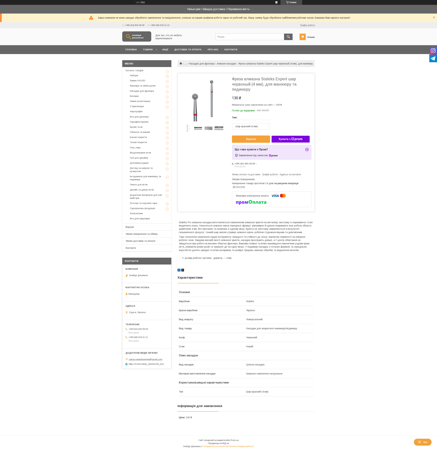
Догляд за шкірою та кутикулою (141, 169)
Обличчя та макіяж (140, 132)
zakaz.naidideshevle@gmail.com (145, 359)
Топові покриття (138, 142)
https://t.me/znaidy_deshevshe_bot (146, 364)
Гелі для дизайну (139, 158)
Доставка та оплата (187, 49)
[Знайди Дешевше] (136, 40)
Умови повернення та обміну (142, 234)
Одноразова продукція (142, 208)
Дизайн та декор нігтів (142, 189)
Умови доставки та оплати (140, 241)
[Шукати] (288, 37)
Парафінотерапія (139, 122)
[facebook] (179, 270)
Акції (165, 49)
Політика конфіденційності (241, 446)
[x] (182, 270)
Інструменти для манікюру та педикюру (145, 178)
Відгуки (130, 227)
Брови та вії (136, 127)
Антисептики (136, 213)
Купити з (285, 139)
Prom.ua (235, 440)
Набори (134, 75)
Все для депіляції (139, 116)
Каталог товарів (134, 70)
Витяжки (134, 96)
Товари (148, 49)
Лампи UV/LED (137, 80)
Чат (425, 442)
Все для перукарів (140, 218)
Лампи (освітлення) (140, 101)
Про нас (213, 49)
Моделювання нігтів (140, 152)
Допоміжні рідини (139, 163)
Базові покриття (138, 137)
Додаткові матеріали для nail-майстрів (146, 196)
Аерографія (136, 111)
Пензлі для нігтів (138, 184)
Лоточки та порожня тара (143, 203)
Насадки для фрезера (202, 63)
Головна (131, 49)
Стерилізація (137, 106)
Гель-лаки (135, 147)
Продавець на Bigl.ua (218, 443)
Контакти (230, 49)
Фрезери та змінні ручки (143, 85)
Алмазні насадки (226, 63)
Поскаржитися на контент (214, 446)
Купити (251, 139)
